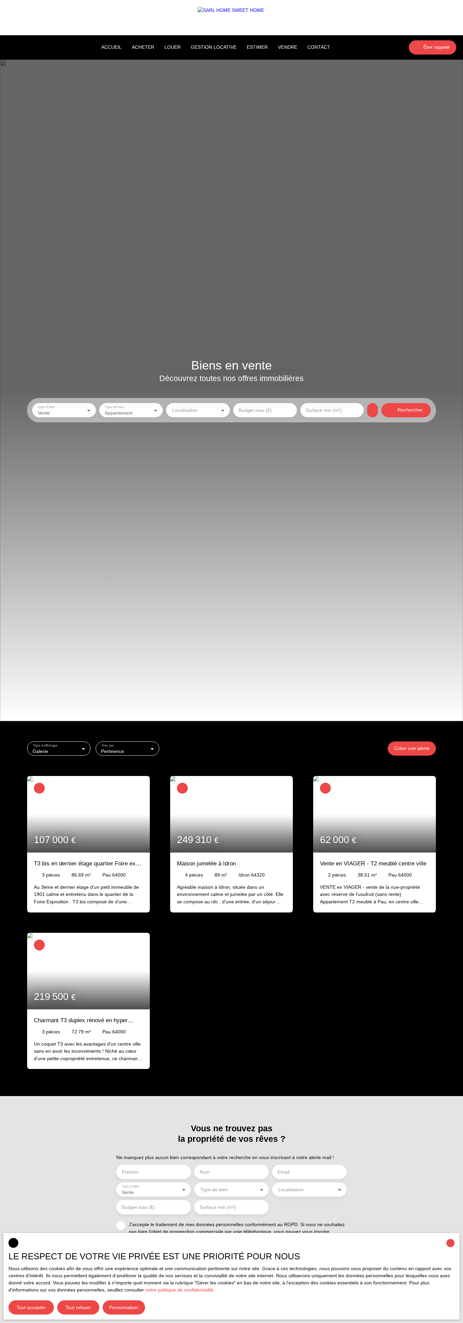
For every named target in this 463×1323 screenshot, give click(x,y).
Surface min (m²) (324, 410)
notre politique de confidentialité (179, 1290)
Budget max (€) (255, 410)
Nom (205, 1172)
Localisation (185, 410)
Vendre (287, 47)
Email (283, 1172)
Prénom (130, 1172)
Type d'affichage (45, 745)
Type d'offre (46, 407)
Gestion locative (214, 47)
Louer (172, 47)
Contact (318, 47)
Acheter (143, 47)
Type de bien (114, 407)
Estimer (257, 47)
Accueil (111, 47)
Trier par (107, 745)
